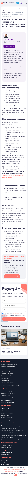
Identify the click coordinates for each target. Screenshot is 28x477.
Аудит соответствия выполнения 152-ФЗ (12, 430)
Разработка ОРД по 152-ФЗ (8, 428)
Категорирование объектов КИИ (10, 439)
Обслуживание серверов (8, 366)
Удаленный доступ (6, 380)
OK (16, 475)
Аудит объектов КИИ (7, 437)
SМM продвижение (6, 410)
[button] (14, 319)
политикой (16, 313)
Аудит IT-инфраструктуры (8, 382)
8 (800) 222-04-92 (6, 452)
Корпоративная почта (7, 373)
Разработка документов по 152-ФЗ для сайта (13, 435)
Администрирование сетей (8, 368)
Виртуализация (5, 378)
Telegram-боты (5, 415)
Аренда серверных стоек (8, 393)
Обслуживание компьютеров (9, 364)
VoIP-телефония (5, 371)
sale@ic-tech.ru (5, 454)
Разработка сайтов (6, 408)
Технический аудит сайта (8, 420)
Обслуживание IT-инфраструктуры (10, 385)
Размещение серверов (7, 391)
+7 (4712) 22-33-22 (6, 445)
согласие (4, 315)
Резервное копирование (7, 402)
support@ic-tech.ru (6, 447)
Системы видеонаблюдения (8, 375)
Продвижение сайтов (7, 413)
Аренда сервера (5, 395)
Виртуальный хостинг (7, 400)
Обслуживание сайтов (7, 417)
